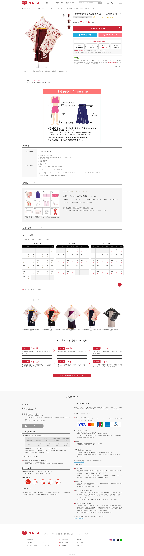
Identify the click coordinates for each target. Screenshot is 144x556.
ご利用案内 (29, 542)
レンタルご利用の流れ (32, 545)
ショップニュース (47, 539)
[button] (69, 15)
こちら (36, 473)
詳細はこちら (118, 66)
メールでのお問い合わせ (34, 426)
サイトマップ (80, 542)
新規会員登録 (47, 542)
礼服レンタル (70, 3)
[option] (32, 317)
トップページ (30, 539)
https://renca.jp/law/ (79, 462)
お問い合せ (79, 545)
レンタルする (99, 28)
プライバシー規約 (64, 539)
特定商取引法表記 (64, 542)
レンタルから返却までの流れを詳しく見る (72, 375)
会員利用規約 (47, 545)
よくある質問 (63, 545)
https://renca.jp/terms (79, 518)
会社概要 (79, 539)
